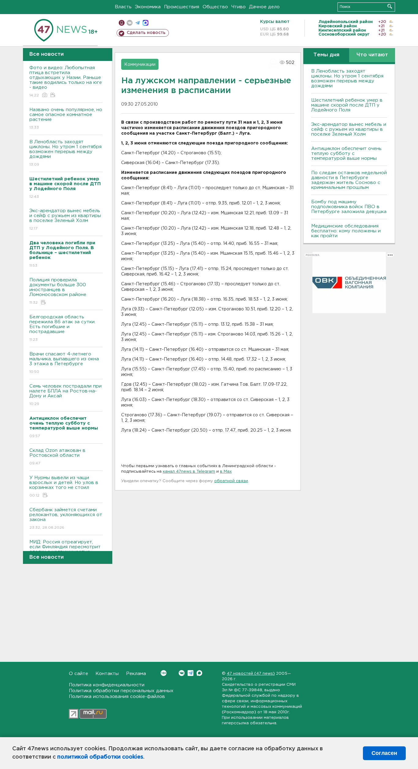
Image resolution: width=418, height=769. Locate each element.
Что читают (372, 55)
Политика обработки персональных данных (121, 691)
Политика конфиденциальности (106, 685)
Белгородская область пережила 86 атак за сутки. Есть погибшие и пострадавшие (62, 328)
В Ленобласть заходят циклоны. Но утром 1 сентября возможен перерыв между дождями (65, 153)
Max (199, 673)
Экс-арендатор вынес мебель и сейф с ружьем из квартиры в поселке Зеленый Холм (65, 219)
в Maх (226, 471)
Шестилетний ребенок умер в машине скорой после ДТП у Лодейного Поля (347, 105)
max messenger (145, 23)
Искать (389, 6)
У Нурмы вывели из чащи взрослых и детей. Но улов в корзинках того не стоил (63, 486)
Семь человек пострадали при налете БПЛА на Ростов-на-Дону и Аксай (65, 395)
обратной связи (231, 481)
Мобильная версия (122, 23)
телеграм (137, 23)
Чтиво (238, 7)
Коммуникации (139, 64)
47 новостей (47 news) (251, 673)
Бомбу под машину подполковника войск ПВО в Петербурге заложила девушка (348, 207)
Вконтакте (182, 673)
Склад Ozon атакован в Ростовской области (57, 456)
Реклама (136, 674)
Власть (123, 7)
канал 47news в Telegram (189, 471)
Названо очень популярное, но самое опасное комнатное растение (65, 118)
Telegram (190, 673)
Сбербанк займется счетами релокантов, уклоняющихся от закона (65, 518)
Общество (215, 7)
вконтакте (129, 23)
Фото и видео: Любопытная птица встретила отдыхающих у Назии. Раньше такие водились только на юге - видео (65, 81)
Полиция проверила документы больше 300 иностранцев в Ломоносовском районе (57, 291)
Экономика (148, 7)
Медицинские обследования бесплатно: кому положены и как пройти (346, 231)
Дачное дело (264, 7)
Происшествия (181, 7)
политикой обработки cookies (100, 757)
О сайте (78, 674)
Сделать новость (146, 33)
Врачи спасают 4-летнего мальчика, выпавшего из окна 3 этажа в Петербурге (64, 362)
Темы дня (326, 55)
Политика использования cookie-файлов (117, 697)
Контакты (107, 674)
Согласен (384, 753)
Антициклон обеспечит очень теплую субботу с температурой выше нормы (346, 153)
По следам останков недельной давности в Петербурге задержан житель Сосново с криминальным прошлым (349, 180)
